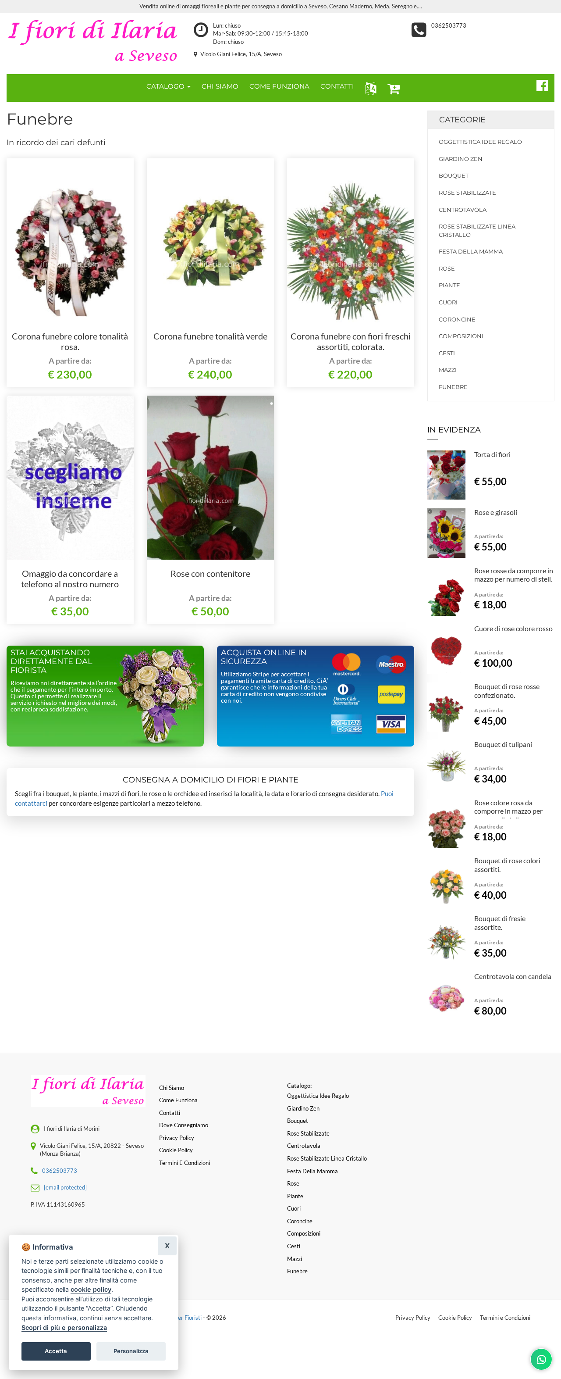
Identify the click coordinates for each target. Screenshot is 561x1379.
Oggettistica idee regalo (480, 141)
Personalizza (131, 1350)
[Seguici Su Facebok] (538, 84)
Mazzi (448, 369)
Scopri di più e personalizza (64, 1327)
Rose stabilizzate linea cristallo (477, 230)
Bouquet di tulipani (503, 744)
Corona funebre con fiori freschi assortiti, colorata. (351, 341)
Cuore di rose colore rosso (513, 628)
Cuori (448, 302)
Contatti (169, 1112)
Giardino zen (461, 158)
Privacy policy (176, 1137)
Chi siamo (171, 1087)
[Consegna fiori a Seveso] (94, 41)
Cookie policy (176, 1150)
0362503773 (448, 25)
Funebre (453, 386)
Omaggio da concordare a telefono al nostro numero (70, 578)
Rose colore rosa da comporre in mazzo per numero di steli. (508, 811)
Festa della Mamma (471, 251)
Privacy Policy (412, 1317)
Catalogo (166, 86)
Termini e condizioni (184, 1162)
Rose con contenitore (210, 573)
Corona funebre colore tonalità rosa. (70, 341)
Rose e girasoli (495, 512)
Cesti (447, 353)
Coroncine (457, 319)
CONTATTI (337, 86)
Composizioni (461, 335)
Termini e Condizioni (505, 1317)
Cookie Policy (455, 1317)
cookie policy (91, 1289)
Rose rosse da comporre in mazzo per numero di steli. (513, 574)
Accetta (56, 1350)
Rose (447, 268)
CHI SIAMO (220, 86)
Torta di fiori (492, 454)
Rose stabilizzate (467, 192)
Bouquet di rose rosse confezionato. (507, 690)
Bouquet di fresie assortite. (499, 922)
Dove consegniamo (183, 1125)
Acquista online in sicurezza (264, 657)
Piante (449, 285)
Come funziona (178, 1100)
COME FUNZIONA (279, 86)
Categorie (462, 120)
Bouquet (454, 175)
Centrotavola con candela (512, 976)
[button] (369, 88)
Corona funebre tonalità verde (210, 336)
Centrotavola (462, 209)
